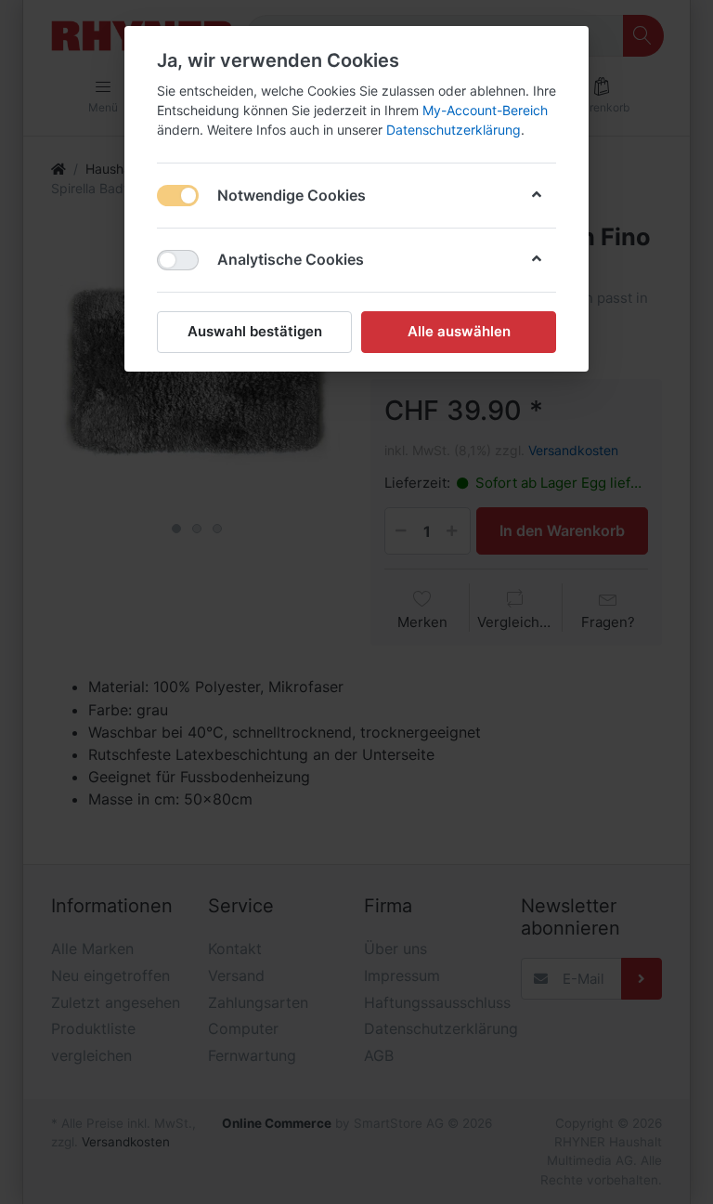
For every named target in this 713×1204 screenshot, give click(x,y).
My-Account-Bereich (485, 110)
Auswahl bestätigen (255, 331)
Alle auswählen (459, 331)
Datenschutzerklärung (453, 129)
